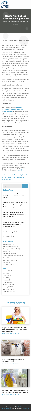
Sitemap (26, 408)
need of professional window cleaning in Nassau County (13, 109)
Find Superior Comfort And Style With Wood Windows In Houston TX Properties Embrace (14, 224)
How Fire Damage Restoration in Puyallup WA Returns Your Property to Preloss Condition (14, 234)
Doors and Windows (9, 260)
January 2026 (7, 287)
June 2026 (6, 275)
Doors (5, 258)
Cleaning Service (8, 253)
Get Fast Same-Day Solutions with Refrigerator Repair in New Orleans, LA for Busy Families (14, 214)
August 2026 (6, 271)
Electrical (5, 262)
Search (25, 186)
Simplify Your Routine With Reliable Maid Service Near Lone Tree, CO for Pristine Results (14, 329)
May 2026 (6, 278)
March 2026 (6, 282)
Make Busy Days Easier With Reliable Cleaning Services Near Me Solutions (15, 391)
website (20, 170)
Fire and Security (8, 264)
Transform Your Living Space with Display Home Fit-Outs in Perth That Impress (14, 195)
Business (5, 251)
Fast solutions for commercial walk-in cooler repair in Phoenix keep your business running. (15, 205)
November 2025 (7, 291)
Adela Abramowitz (9, 22)
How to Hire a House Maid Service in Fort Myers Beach (14, 360)
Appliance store (7, 244)
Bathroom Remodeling (9, 246)
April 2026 (6, 280)
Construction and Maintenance (12, 255)
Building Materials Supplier (10, 249)
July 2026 (6, 273)
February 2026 (7, 284)
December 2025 (7, 289)
